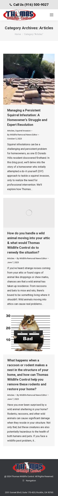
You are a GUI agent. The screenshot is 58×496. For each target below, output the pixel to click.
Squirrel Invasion (23, 130)
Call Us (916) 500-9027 (30, 5)
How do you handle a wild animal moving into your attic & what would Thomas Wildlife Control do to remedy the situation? (28, 242)
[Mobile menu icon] (51, 15)
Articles (10, 130)
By (22, 134)
